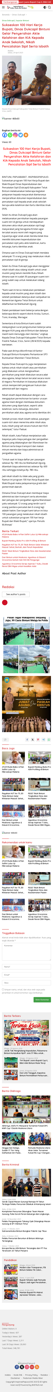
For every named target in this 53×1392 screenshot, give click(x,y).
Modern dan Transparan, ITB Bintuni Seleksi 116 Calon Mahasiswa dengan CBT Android (33, 1268)
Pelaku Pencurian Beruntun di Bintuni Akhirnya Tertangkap (22, 1239)
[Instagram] (15, 135)
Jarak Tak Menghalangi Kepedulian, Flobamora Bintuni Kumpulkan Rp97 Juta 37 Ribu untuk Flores (25, 1051)
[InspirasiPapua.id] (20, 7)
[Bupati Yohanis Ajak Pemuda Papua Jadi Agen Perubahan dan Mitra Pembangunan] (11, 1282)
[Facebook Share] (27, 740)
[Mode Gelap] (44, 7)
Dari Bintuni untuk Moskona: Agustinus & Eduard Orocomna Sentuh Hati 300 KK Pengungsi (24, 558)
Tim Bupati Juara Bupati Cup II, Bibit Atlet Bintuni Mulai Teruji (34, 1061)
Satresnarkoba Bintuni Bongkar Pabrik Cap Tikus (24, 1231)
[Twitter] (20, 135)
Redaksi (10, 51)
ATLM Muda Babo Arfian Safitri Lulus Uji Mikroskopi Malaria (25, 535)
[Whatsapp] (10, 135)
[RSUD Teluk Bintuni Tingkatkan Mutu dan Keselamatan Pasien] (39, 784)
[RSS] (37, 1367)
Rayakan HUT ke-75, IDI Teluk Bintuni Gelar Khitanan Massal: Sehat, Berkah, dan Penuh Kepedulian (25, 545)
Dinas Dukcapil (8, 20)
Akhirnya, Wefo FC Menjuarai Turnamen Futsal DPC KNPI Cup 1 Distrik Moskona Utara (25, 1127)
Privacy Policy (31, 1375)
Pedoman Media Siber (33, 1378)
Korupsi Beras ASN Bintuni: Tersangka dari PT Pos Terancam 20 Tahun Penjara (24, 1249)
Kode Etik (18, 1375)
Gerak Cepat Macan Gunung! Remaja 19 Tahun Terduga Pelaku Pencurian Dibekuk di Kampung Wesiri (26, 1202)
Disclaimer (15, 1378)
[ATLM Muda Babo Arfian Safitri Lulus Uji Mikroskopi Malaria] (13, 757)
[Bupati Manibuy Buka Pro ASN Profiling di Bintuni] (39, 757)
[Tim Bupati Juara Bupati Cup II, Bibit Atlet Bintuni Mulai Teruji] (11, 1062)
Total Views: (7, 1348)
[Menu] (4, 7)
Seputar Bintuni (22, 20)
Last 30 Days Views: (11, 1344)
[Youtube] (32, 1367)
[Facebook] (4, 135)
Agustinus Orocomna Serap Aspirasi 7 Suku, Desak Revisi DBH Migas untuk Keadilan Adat (25, 565)
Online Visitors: (8, 1328)
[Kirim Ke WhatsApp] (49, 740)
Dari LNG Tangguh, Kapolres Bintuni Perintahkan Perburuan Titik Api (33, 1074)
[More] (26, 135)
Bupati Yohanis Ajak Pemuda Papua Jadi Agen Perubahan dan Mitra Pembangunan (33, 1281)
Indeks (8, 1375)
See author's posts (15, 594)
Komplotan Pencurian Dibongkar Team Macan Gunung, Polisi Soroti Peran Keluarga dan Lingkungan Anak (26, 1212)
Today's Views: (8, 1332)
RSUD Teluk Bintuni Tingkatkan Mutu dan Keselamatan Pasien (26, 552)
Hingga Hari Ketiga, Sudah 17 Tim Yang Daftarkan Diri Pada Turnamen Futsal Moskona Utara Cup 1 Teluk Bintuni (11, 1150)
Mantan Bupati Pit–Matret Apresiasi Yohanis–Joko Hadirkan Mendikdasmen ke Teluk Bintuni (32, 1293)
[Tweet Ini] (33, 740)
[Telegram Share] (43, 740)
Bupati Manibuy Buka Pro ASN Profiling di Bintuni (24, 541)
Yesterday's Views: (10, 1336)
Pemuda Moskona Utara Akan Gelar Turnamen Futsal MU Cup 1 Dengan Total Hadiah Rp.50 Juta (39, 1150)
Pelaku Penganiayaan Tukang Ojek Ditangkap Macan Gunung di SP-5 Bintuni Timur (26, 1222)
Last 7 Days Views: (10, 1340)
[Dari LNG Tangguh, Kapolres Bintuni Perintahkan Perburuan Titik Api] (11, 1075)
